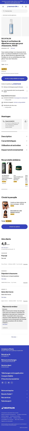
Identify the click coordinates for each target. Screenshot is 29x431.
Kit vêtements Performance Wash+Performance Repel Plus (7, 177)
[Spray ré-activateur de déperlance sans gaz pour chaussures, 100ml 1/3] (11, 26)
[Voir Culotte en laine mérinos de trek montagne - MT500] (5, 205)
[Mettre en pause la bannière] (24, 2)
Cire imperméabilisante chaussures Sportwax (18, 177)
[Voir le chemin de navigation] (2, 15)
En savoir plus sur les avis (7, 249)
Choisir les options (14, 226)
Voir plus (5, 324)
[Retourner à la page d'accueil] (13, 6)
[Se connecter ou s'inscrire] (22, 6)
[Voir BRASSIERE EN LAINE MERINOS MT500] (5, 214)
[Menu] (3, 6)
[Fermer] (26, 2)
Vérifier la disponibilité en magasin (14, 78)
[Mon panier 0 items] (26, 6)
